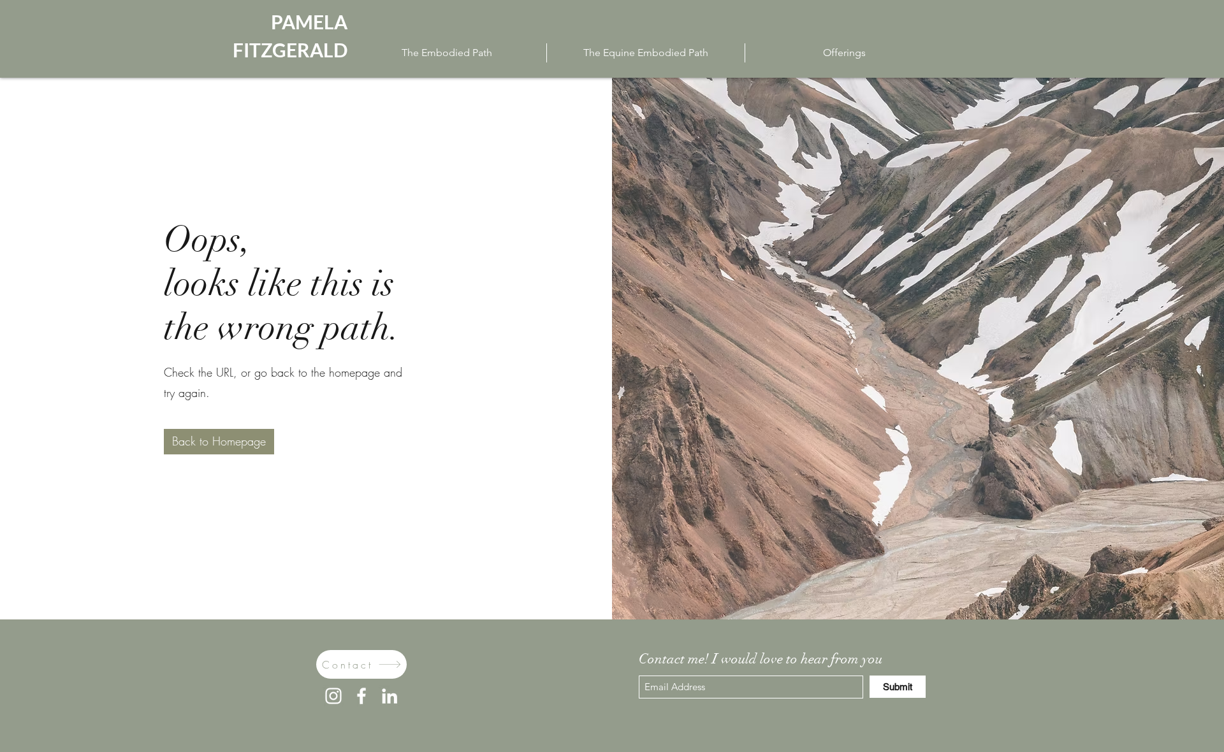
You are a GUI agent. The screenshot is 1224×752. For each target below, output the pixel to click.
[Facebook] (361, 696)
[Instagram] (333, 696)
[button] (219, 441)
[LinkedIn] (389, 696)
